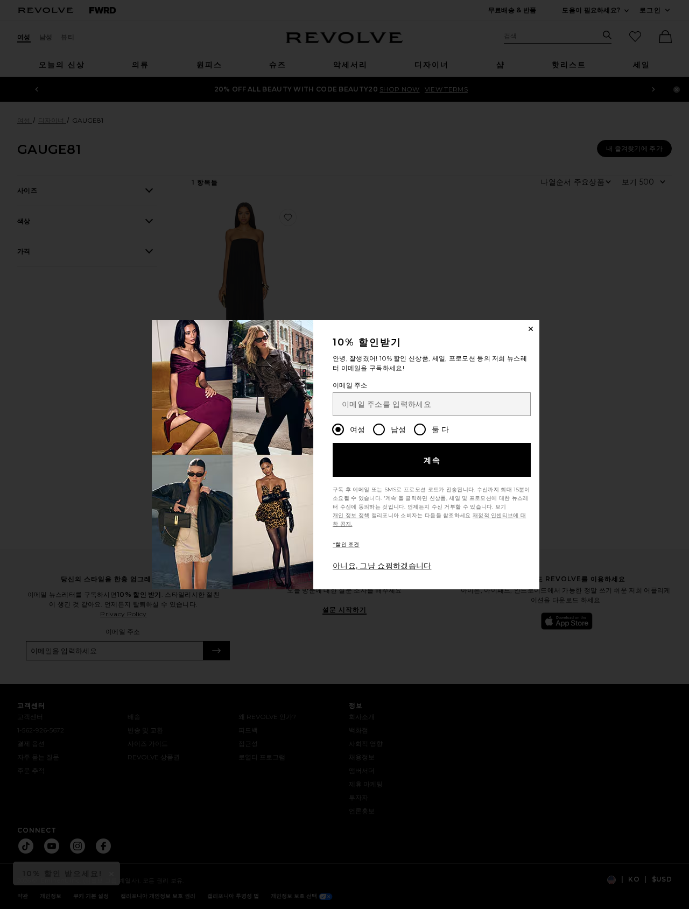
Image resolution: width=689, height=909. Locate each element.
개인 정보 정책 (351, 515)
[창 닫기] (530, 328)
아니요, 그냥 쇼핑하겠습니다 (382, 565)
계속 (432, 460)
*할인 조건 (346, 544)
